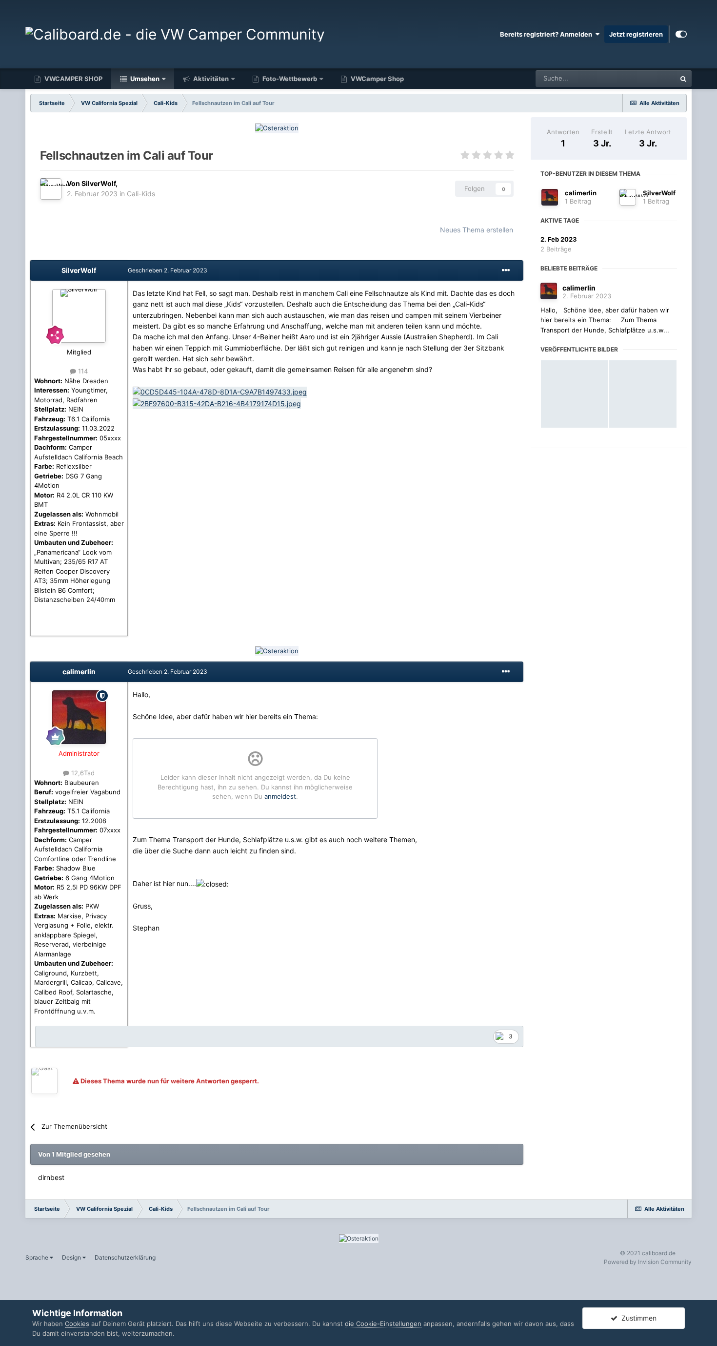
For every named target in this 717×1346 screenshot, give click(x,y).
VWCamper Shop (376, 79)
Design (72, 1257)
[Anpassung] (681, 34)
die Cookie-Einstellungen (383, 1323)
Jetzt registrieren (636, 34)
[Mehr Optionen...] (506, 270)
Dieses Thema (642, 78)
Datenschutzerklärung (125, 1257)
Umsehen (144, 79)
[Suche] (683, 78)
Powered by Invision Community (648, 1261)
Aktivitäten (210, 79)
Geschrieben (167, 270)
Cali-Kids (141, 193)
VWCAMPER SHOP (72, 79)
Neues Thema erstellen (476, 230)
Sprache (37, 1257)
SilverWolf (659, 193)
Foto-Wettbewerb (289, 79)
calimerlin (581, 193)
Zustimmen (637, 1318)
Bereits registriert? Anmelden (547, 34)
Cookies (77, 1323)
